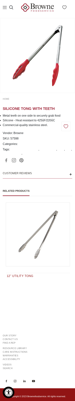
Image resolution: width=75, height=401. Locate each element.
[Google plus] (13, 160)
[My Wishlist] (64, 8)
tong (68, 149)
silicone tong (48, 149)
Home (6, 99)
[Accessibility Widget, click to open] (8, 392)
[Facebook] (6, 160)
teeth (61, 149)
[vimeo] (21, 160)
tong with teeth (12, 153)
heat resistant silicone (24, 149)
